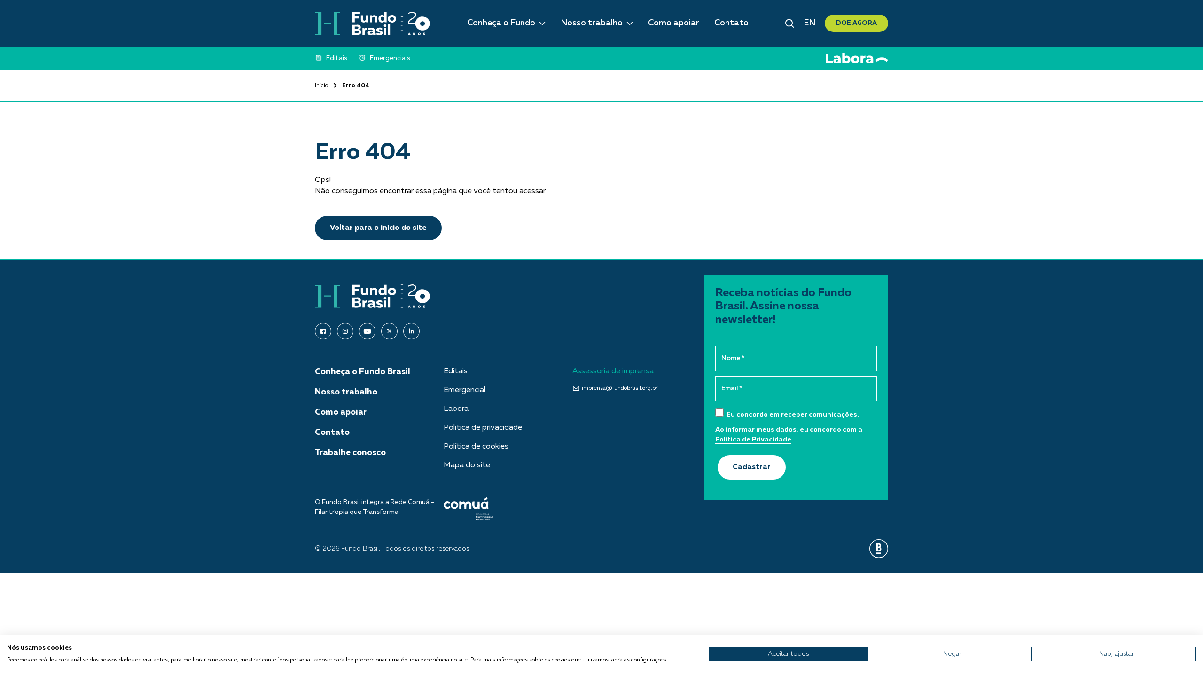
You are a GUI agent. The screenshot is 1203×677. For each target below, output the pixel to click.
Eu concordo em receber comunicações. (792, 414)
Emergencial (464, 390)
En (809, 23)
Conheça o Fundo (501, 23)
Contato (731, 23)
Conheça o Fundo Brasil (362, 372)
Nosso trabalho (592, 23)
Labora (456, 409)
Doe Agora (856, 23)
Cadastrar (752, 467)
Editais (456, 371)
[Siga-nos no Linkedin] (411, 331)
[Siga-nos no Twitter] (389, 331)
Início (321, 85)
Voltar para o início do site (378, 228)
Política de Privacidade (753, 439)
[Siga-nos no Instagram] (345, 331)
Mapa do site (467, 465)
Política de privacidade (483, 428)
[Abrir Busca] (789, 23)
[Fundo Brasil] (372, 23)
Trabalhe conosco (350, 453)
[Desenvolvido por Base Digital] (878, 548)
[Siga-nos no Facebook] (323, 331)
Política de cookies (476, 446)
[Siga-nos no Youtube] (367, 331)
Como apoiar (673, 23)
